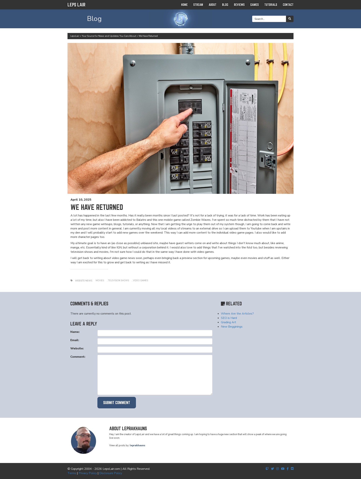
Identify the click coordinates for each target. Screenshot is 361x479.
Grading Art (228, 322)
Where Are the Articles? (237, 314)
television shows (118, 280)
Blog (225, 4)
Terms (71, 473)
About (212, 4)
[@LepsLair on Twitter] (272, 469)
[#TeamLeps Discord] (292, 469)
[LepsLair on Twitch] (267, 469)
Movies (100, 280)
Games (254, 4)
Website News (83, 280)
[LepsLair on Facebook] (288, 469)
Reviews (239, 4)
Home (184, 4)
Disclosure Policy (110, 473)
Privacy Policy (88, 473)
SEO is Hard (229, 318)
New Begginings (232, 327)
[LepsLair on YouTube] (282, 469)
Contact (288, 4)
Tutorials (270, 4)
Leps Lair (76, 4)
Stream (198, 4)
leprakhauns (137, 445)
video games (140, 280)
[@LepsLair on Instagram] (277, 469)
